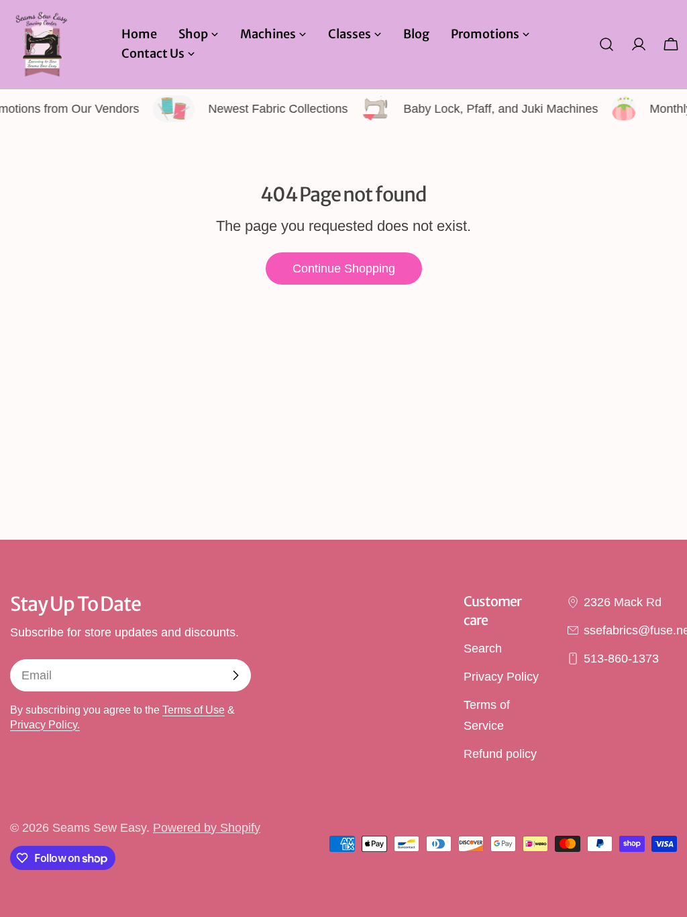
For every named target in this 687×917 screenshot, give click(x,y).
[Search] (606, 44)
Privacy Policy (501, 676)
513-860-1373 (621, 658)
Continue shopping (344, 268)
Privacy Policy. (45, 724)
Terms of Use (193, 710)
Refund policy (500, 754)
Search (483, 648)
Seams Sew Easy (99, 827)
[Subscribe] (235, 675)
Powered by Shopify (206, 827)
